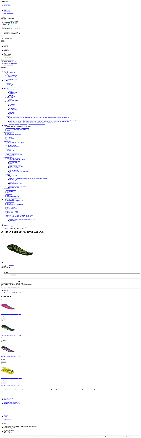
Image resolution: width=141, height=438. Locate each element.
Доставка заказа (7, 11)
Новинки (6, 70)
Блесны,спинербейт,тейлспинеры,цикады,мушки (16, 227)
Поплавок (11, 112)
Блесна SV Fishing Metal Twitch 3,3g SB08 (11, 356)
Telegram (6, 413)
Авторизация (7, 5)
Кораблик (8, 83)
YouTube (6, 417)
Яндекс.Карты (7, 419)
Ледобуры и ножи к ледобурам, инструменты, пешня (19, 215)
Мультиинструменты (14, 167)
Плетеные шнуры (13, 100)
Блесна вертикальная (11, 208)
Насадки (8, 133)
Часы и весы (9, 191)
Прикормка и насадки (9, 132)
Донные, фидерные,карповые (13, 85)
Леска (10, 99)
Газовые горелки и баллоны (16, 166)
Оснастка (6, 88)
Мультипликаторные (11, 75)
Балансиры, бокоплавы (12, 209)
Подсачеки (9, 149)
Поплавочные (9, 84)
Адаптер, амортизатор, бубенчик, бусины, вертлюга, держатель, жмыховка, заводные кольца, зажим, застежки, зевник (39, 117)
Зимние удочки (10, 206)
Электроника (7, 188)
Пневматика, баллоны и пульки (17, 159)
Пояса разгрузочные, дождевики (17, 186)
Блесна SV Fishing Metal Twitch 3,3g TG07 (11, 378)
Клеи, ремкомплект (11, 145)
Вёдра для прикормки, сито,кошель (15, 142)
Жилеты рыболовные (14, 180)
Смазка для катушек (11, 79)
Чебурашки (12, 96)
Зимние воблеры (10, 207)
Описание (6, 290)
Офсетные (12, 106)
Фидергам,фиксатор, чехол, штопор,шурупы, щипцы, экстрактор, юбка (27, 124)
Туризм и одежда (8, 157)
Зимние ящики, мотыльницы (13, 212)
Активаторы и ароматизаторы (14, 134)
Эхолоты (8, 192)
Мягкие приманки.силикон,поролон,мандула (17, 129)
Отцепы (11, 95)
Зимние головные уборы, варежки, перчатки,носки (22, 219)
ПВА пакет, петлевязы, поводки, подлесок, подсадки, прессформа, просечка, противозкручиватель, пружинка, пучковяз (39, 121)
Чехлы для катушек (11, 76)
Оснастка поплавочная (15, 114)
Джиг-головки (13, 92)
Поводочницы (10, 150)
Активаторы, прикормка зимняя (14, 200)
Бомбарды (11, 113)
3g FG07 (20, 385)
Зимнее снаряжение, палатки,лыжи (15, 204)
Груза (10, 91)
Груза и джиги (10, 89)
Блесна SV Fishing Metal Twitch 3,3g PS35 (11, 335)
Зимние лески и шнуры (12, 211)
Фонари (8, 195)
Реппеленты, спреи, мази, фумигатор (18, 171)
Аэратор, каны (10, 202)
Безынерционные (10, 72)
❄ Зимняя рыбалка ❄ (9, 199)
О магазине (6, 7)
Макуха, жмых (10, 138)
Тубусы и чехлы (10, 155)
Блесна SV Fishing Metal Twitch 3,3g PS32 (11, 314)
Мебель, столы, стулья (14, 170)
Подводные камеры (11, 190)
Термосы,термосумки (14, 161)
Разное (8, 116)
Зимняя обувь (12, 220)
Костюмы (11, 182)
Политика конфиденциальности (12, 403)
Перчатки (11, 184)
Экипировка (9, 217)
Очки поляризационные (15, 183)
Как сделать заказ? (8, 13)
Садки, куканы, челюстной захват (15, 151)
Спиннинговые (10, 81)
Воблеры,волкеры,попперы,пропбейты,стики (17, 128)
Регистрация (7, 4)
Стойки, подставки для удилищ (14, 154)
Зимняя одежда (13, 221)
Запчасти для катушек (11, 77)
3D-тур (5, 9)
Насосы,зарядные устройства (13, 198)
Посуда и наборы (13, 162)
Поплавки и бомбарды (12, 110)
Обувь (10, 176)
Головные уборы (13, 179)
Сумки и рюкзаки (13, 169)
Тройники (11, 105)
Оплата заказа (7, 10)
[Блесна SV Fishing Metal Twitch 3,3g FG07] (20, 262)
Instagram (6, 416)
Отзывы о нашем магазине (10, 63)
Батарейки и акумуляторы (12, 196)
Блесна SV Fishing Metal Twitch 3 (9, 385)
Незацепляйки (13, 109)
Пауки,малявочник (11, 147)
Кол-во (5, 275)
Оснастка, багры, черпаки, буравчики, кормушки (18, 216)
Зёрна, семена (9, 137)
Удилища (6, 80)
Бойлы (8, 136)
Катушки (6, 71)
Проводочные (9, 73)
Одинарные (12, 103)
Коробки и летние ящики (12, 146)
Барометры (9, 194)
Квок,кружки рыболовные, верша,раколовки (17, 143)
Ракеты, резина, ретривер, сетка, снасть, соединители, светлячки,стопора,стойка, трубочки (32, 122)
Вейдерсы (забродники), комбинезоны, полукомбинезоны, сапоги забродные (28, 178)
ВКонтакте (6, 415)
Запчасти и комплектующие (13, 87)
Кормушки (12, 93)
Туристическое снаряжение (13, 158)
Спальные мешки (13, 175)
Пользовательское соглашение (11, 402)
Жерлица (8, 203)
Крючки (8, 101)
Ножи (10, 163)
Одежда (8, 174)
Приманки (6, 125)
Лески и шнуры (10, 97)
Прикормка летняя (11, 139)
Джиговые (12, 108)
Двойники (12, 104)
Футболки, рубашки (14, 187)
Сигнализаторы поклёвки (12, 153)
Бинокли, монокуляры (15, 165)
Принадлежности (8, 141)
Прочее (11, 172)
